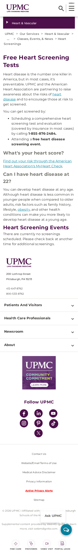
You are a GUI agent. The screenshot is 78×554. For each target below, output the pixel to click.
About (9, 345)
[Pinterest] (38, 424)
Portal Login (62, 549)
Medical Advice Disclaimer (39, 472)
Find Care (15, 549)
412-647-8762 (14, 288)
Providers (31, 549)
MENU (71, 3)
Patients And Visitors (23, 305)
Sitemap (39, 499)
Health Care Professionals (27, 318)
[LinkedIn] (38, 414)
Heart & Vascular (24, 23)
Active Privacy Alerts (39, 490)
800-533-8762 (15, 293)
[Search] (61, 8)
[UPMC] (17, 8)
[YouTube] (53, 414)
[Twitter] (38, 433)
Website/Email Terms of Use (39, 463)
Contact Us (39, 453)
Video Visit (47, 549)
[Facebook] (24, 414)
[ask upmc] (66, 529)
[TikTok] (53, 423)
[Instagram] (24, 424)
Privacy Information (39, 481)
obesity (24, 210)
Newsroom (13, 331)
